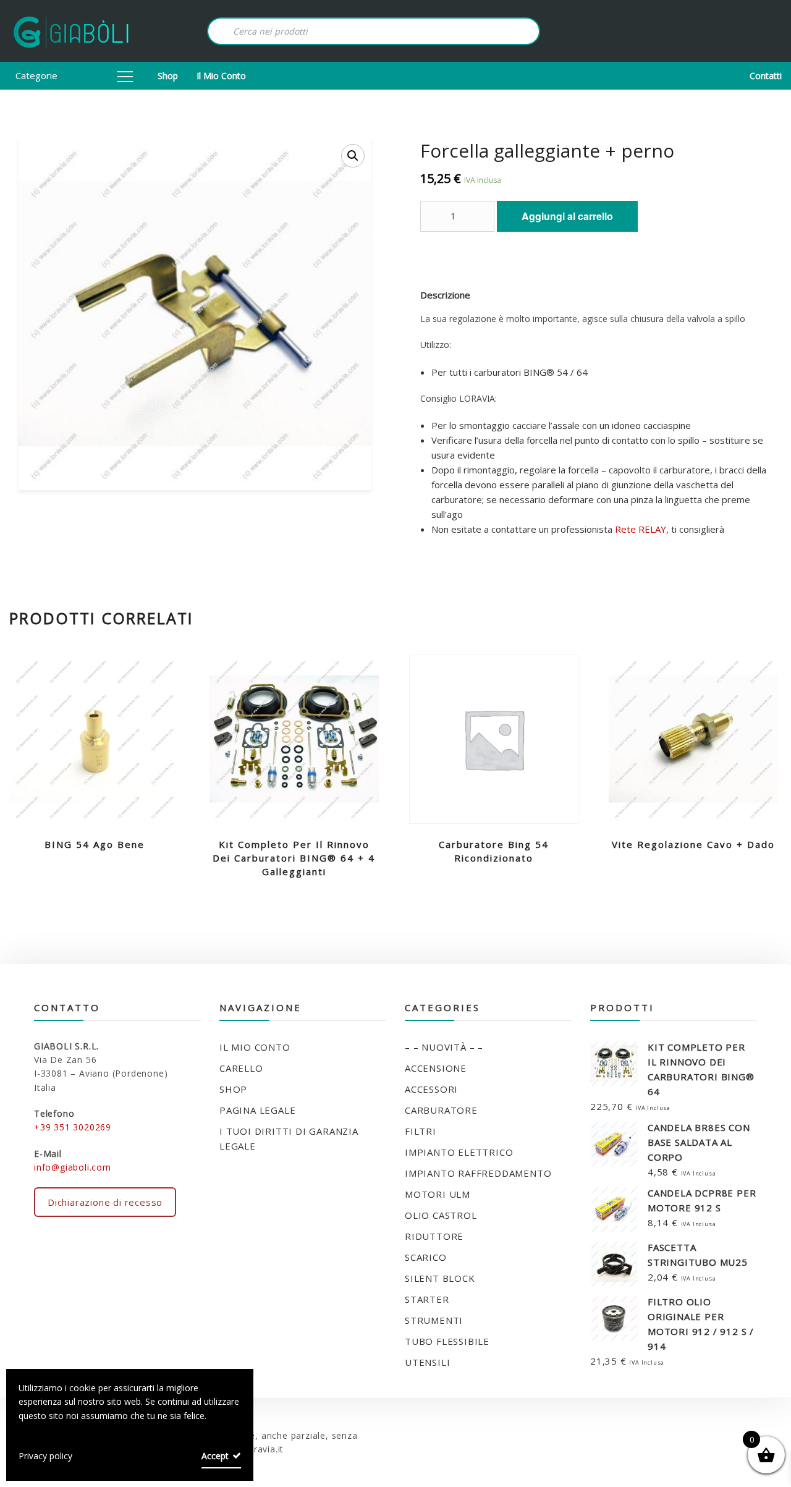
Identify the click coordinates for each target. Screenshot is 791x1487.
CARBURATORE (441, 1110)
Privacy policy (45, 1456)
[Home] (71, 31)
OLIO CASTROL (441, 1215)
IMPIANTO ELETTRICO (459, 1152)
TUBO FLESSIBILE (447, 1341)
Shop (168, 76)
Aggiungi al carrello (567, 216)
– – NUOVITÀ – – (444, 1047)
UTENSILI (427, 1362)
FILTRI (420, 1131)
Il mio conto (221, 76)
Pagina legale (257, 1110)
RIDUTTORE (434, 1236)
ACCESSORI (431, 1089)
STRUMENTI (434, 1320)
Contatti (766, 76)
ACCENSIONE (436, 1068)
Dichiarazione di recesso (105, 1202)
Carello (241, 1068)
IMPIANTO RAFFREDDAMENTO (478, 1173)
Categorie (36, 75)
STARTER (427, 1299)
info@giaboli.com (72, 1167)
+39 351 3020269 (72, 1127)
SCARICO (426, 1257)
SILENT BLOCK (440, 1278)
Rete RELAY (640, 529)
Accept (215, 1456)
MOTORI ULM (437, 1194)
